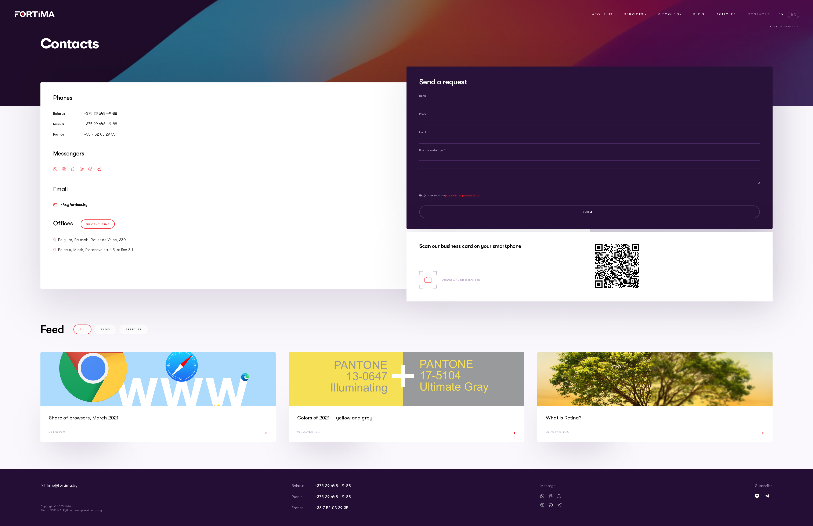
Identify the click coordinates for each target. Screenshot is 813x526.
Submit (590, 212)
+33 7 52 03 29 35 (99, 134)
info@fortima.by (73, 205)
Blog (699, 14)
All (83, 329)
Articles (726, 14)
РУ (781, 15)
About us (602, 14)
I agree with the (453, 195)
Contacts (759, 14)
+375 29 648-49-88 (100, 113)
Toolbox (672, 14)
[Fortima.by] (35, 15)
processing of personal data (462, 195)
